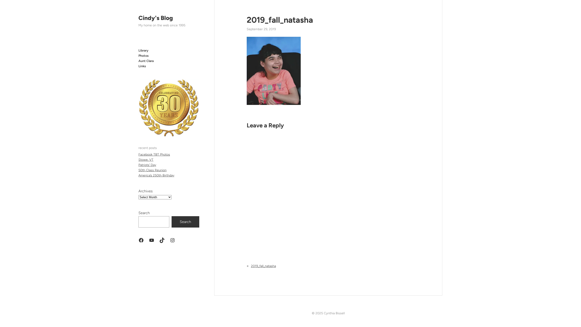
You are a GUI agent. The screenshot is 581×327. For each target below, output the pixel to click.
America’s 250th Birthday (156, 175)
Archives (145, 191)
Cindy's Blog (155, 18)
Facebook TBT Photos (154, 154)
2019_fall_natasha (280, 20)
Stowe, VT (145, 160)
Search (144, 213)
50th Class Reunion (152, 170)
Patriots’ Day (147, 165)
